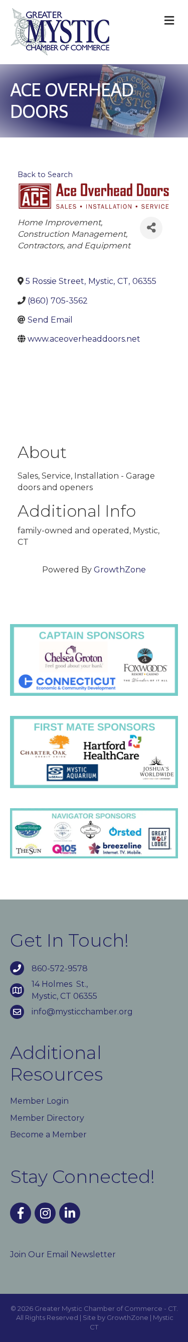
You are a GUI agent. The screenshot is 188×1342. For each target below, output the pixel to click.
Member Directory (47, 1118)
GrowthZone (120, 569)
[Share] (151, 228)
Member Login (39, 1101)
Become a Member (48, 1134)
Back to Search (45, 174)
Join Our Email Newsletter (63, 1254)
